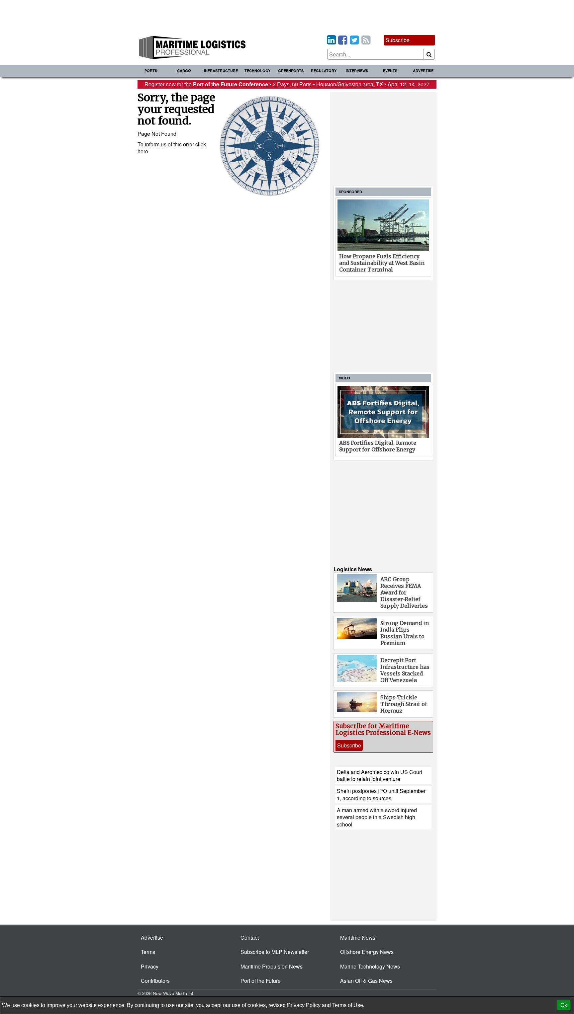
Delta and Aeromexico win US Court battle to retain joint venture (379, 775)
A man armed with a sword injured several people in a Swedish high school (377, 817)
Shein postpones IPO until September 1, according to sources (381, 794)
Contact (249, 937)
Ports (150, 70)
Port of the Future (260, 980)
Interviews (357, 70)
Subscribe (398, 40)
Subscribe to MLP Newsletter (274, 952)
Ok (563, 1005)
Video (344, 377)
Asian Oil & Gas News (366, 980)
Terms (148, 952)
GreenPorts (291, 70)
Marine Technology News (370, 966)
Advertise (423, 70)
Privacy (149, 966)
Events (390, 70)
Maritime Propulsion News (271, 966)
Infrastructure (221, 70)
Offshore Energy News (367, 952)
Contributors (155, 980)
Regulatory (323, 70)
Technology (257, 70)
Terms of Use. (348, 1005)
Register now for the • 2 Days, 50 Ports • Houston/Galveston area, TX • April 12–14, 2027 (287, 84)
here (143, 151)
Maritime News (357, 937)
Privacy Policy (304, 1005)
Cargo (184, 70)
